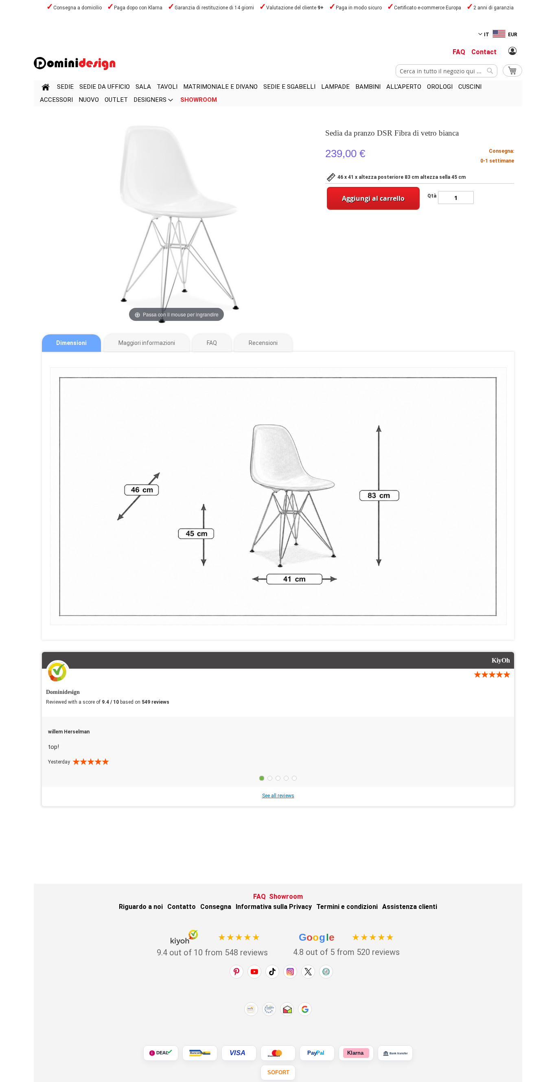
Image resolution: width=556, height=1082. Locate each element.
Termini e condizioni (347, 907)
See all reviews (278, 796)
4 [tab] (286, 778)
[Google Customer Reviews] (305, 1009)
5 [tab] (294, 778)
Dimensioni (71, 343)
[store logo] (74, 63)
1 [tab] (261, 778)
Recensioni (263, 343)
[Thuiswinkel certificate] (287, 1009)
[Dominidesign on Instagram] (290, 972)
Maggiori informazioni (146, 343)
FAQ (459, 52)
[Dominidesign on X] (308, 972)
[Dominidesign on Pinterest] (236, 972)
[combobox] (446, 70)
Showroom (286, 896)
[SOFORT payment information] (278, 1072)
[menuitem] (65, 86)
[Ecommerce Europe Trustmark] (269, 1009)
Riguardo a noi (141, 907)
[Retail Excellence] (251, 1009)
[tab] (71, 343)
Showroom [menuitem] (198, 99)
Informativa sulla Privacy (274, 907)
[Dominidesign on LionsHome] (326, 972)
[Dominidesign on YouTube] (254, 972)
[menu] (278, 93)
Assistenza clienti (409, 907)
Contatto (181, 907)
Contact (484, 52)
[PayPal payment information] (317, 1053)
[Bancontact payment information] (199, 1053)
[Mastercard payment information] (278, 1053)
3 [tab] (278, 778)
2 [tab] (269, 778)
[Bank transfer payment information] (395, 1053)
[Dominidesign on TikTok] (272, 972)
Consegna (215, 907)
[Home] (45, 88)
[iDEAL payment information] (160, 1053)
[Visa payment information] (238, 1053)
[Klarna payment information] (356, 1053)
